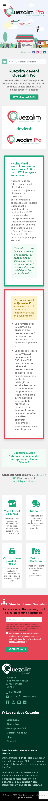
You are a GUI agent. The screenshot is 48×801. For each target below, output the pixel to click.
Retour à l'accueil (24, 97)
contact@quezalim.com (24, 481)
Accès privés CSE (16, 729)
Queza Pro (13, 724)
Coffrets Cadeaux (17, 733)
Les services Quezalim (22, 712)
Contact (11, 741)
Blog (9, 737)
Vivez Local (13, 720)
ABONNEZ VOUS (17, 649)
